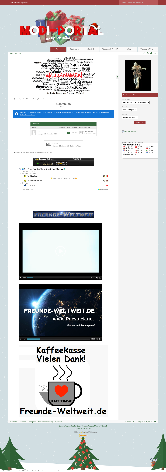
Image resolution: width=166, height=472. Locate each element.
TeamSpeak (32, 422)
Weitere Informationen (27, 115)
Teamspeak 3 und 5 (110, 49)
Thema (33, 127)
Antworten (62, 127)
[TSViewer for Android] (103, 189)
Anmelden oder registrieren (18, 2)
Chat (129, 49)
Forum (58, 49)
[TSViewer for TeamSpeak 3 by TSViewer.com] (26, 189)
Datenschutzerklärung (45, 422)
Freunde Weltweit (147, 49)
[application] (60, 251)
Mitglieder (91, 49)
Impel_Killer (31, 185)
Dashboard (74, 49)
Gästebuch (63, 104)
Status (124, 114)
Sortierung (126, 99)
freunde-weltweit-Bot (34, 181)
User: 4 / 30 (26, 171)
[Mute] (97, 278)
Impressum (58, 422)
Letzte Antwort (84, 127)
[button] (60, 251)
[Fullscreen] (100, 278)
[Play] (21, 278)
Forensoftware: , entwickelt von (83, 426)
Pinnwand (13, 422)
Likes (68, 127)
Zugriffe (74, 127)
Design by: (83, 428)
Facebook (22, 422)
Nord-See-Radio (32, 176)
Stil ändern (127, 422)
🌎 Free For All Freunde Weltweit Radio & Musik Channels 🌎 (43, 169)
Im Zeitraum (126, 107)
